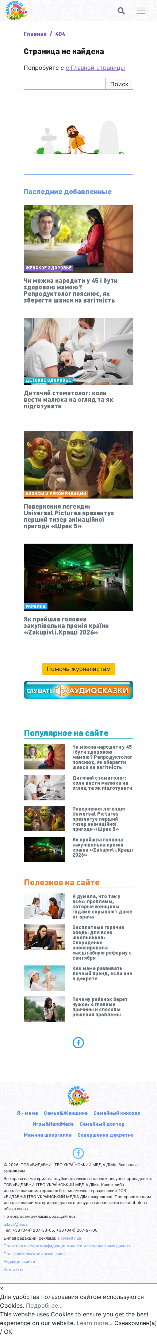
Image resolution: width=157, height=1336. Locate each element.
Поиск (119, 84)
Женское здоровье (49, 268)
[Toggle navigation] (141, 11)
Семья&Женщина (66, 1112)
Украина (36, 606)
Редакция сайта (19, 1261)
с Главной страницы (95, 67)
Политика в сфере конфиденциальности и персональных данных (67, 1245)
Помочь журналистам (79, 668)
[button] (121, 10)
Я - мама (27, 1112)
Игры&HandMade (53, 1123)
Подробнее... (44, 1305)
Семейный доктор (102, 1123)
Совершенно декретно (105, 1134)
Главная (35, 33)
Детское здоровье (48, 380)
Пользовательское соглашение (34, 1253)
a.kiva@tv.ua (15, 1224)
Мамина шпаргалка (48, 1134)
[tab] (78, 1042)
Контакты (13, 1269)
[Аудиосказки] (78, 690)
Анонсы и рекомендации (56, 493)
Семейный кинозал (117, 1112)
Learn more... (94, 1323)
